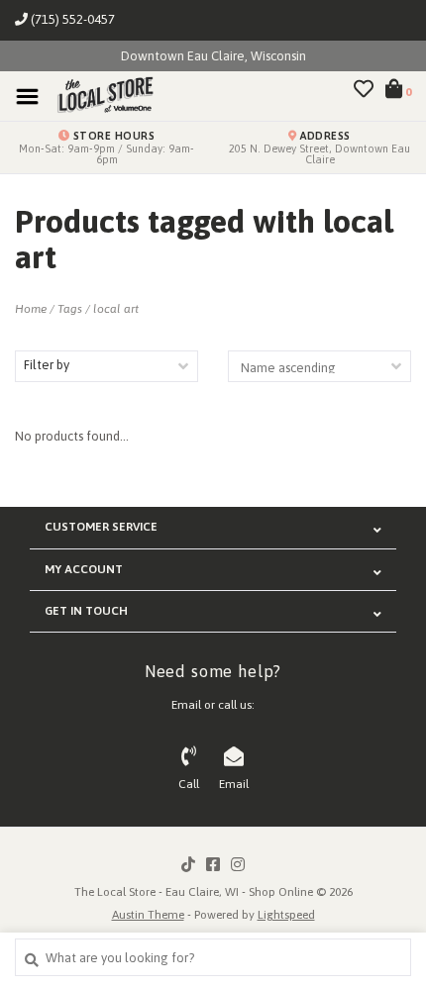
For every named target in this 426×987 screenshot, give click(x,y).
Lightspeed (286, 915)
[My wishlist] (363, 91)
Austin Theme (148, 915)
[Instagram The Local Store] (238, 864)
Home (31, 309)
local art (116, 309)
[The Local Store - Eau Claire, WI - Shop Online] (99, 95)
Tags (69, 309)
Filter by (46, 364)
